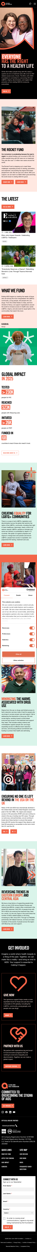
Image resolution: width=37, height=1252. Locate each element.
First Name (7, 1186)
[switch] (32, 633)
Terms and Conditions (6, 1242)
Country (6, 1209)
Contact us (28, 1238)
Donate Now (6, 182)
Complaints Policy (25, 1246)
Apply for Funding (8, 1158)
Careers (4, 1167)
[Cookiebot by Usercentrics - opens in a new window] (26, 590)
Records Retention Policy (12, 1246)
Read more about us (9, 453)
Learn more (20, 182)
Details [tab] (18, 595)
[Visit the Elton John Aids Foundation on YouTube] (14, 1112)
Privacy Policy (17, 1242)
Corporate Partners (11, 1066)
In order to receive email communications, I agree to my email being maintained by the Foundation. (20, 1220)
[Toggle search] (30, 4)
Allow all (18, 654)
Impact (5, 277)
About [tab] (30, 595)
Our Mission (24, 1154)
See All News (7, 207)
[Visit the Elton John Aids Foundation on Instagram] (3, 1112)
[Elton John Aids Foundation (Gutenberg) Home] (6, 4)
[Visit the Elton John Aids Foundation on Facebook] (6, 1112)
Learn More (6, 317)
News (4, 241)
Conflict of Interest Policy (28, 1242)
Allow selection (18, 660)
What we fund (6, 1154)
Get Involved (7, 1106)
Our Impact (5, 1163)
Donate (7, 1015)
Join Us (5, 91)
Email (5, 1201)
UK (12, 831)
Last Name (7, 1193)
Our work (23, 1158)
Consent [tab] (6, 595)
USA (4, 831)
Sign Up (7, 1227)
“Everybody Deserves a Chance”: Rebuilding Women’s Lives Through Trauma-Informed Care (18, 272)
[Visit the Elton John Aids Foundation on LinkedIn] (10, 1112)
